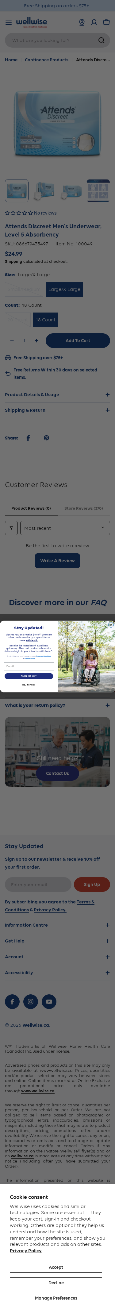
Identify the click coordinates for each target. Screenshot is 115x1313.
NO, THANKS (28, 685)
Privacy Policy (26, 1250)
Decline (56, 1283)
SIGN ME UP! (29, 676)
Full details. (32, 640)
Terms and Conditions (43, 656)
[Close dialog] (110, 624)
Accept (56, 1267)
